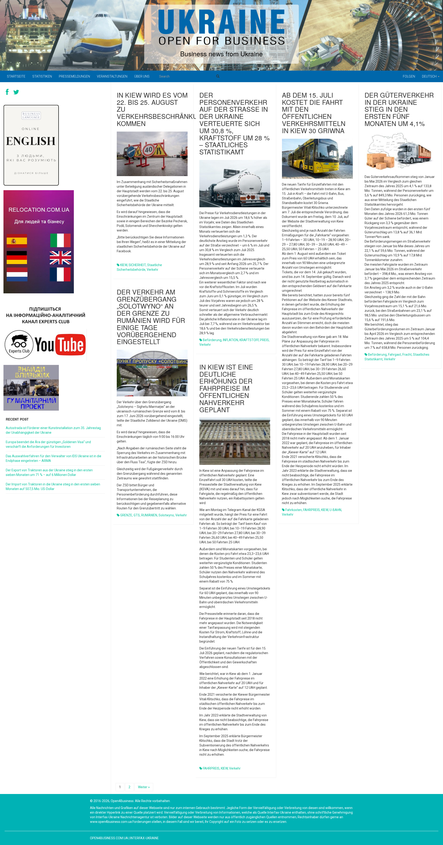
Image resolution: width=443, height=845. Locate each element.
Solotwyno (166, 515)
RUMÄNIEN (149, 515)
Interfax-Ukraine (144, 838)
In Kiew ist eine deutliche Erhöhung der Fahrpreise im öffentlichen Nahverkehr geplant (226, 388)
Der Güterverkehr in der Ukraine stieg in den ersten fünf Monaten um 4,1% (399, 109)
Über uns (142, 76)
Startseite (16, 76)
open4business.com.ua (109, 838)
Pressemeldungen (74, 76)
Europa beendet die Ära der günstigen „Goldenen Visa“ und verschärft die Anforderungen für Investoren (48, 444)
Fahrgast (394, 354)
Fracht (407, 354)
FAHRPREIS (311, 510)
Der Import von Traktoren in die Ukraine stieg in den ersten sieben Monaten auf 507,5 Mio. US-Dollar (53, 486)
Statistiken (42, 76)
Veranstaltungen (112, 76)
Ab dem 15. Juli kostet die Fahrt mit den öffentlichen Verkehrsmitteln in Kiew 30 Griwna (313, 112)
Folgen (409, 76)
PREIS (264, 340)
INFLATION (230, 340)
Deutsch (429, 76)
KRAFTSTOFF (249, 340)
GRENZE (126, 515)
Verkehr (152, 269)
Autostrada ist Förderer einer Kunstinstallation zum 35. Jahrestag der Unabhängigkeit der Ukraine (53, 430)
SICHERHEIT (137, 265)
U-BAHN (335, 510)
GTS (137, 515)
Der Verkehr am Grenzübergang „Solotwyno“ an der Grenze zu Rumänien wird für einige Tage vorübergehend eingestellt (151, 316)
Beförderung (212, 340)
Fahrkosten (293, 510)
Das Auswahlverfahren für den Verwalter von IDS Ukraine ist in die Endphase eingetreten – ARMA (53, 458)
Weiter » (144, 787)
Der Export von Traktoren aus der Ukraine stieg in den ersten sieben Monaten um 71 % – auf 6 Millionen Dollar (49, 472)
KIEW (123, 265)
